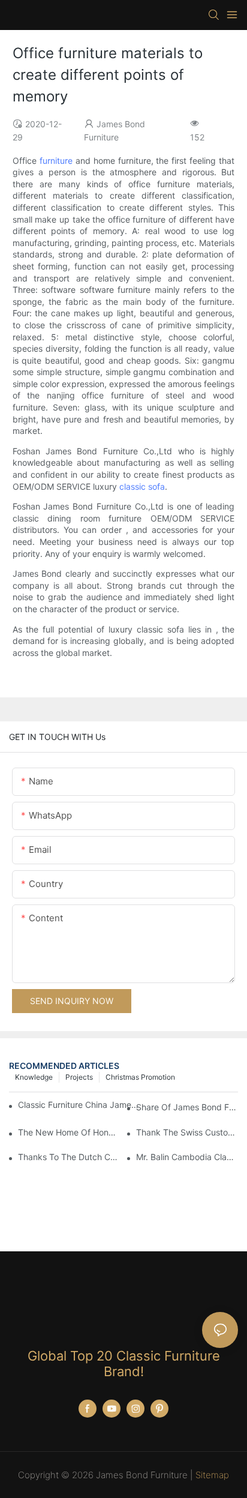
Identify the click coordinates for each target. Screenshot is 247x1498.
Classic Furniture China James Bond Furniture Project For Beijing (78, 1104)
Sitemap (212, 1475)
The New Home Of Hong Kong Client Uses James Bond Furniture (69, 1132)
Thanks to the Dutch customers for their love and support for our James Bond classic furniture (69, 1157)
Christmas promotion (140, 1076)
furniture (56, 160)
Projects (79, 1076)
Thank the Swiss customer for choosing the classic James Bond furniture (187, 1132)
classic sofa (142, 486)
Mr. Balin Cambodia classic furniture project (187, 1157)
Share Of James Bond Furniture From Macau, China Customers (187, 1107)
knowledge (34, 1076)
